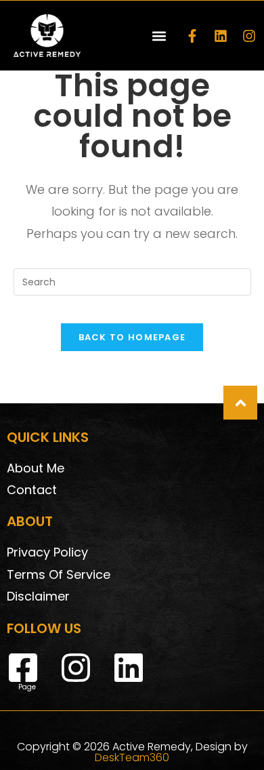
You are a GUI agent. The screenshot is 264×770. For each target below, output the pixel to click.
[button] (159, 35)
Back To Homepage (132, 337)
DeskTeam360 (132, 757)
